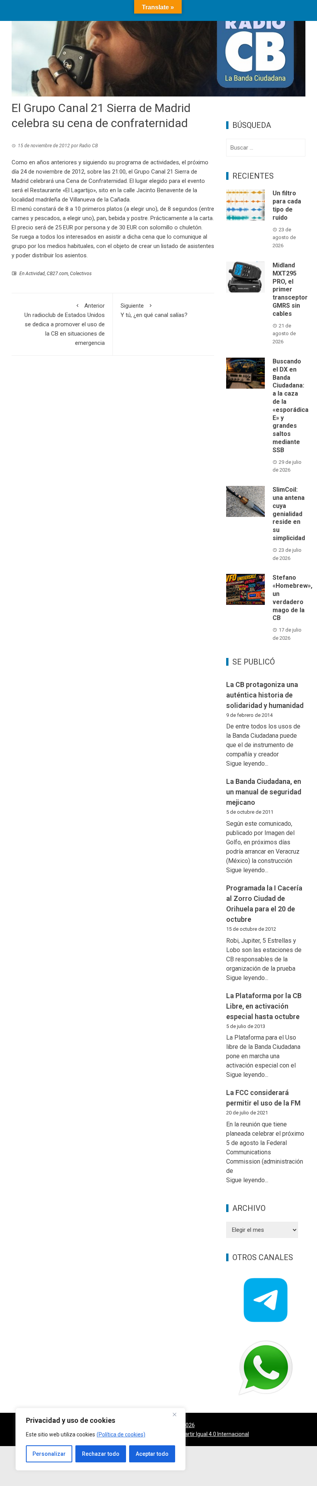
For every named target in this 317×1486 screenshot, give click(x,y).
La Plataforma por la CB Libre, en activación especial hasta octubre (264, 1006)
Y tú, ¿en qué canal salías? (154, 310)
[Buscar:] (265, 147)
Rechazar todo (100, 1454)
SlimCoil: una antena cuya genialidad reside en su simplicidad (289, 514)
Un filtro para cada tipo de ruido (287, 205)
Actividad (35, 273)
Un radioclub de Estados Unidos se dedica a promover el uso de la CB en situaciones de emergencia (64, 324)
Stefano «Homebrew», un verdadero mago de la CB (292, 598)
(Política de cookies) (121, 1434)
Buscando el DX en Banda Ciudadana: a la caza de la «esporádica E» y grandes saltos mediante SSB (290, 406)
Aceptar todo (152, 1454)
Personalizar (49, 1454)
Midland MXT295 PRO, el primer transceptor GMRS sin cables (290, 289)
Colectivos (81, 273)
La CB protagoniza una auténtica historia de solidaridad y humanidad (264, 694)
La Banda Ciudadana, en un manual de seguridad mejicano (263, 791)
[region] (100, 1439)
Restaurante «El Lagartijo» (63, 190)
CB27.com (57, 273)
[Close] (177, 1414)
